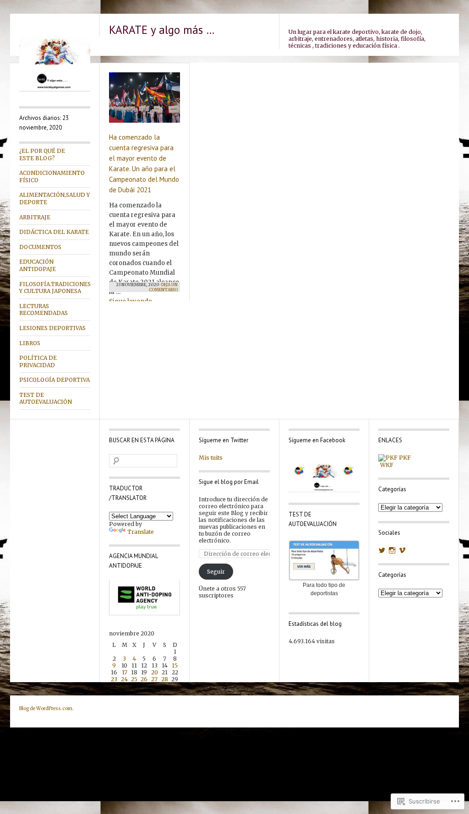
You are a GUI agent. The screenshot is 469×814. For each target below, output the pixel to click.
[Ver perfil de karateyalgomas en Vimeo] (402, 550)
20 (154, 672)
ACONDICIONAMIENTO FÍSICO (52, 176)
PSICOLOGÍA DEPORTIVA (54, 379)
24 (124, 679)
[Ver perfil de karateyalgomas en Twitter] (382, 550)
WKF (386, 464)
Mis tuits (211, 457)
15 (175, 665)
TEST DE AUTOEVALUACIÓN (45, 398)
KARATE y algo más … (162, 29)
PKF (404, 457)
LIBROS (29, 343)
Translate (140, 531)
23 (114, 679)
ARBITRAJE (34, 217)
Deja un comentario (163, 287)
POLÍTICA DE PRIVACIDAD (38, 361)
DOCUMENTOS (40, 247)
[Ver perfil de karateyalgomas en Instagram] (392, 550)
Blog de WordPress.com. (46, 708)
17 (124, 672)
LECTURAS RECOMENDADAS (43, 310)
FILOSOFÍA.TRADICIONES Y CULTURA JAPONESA (54, 288)
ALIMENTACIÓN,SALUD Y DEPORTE (54, 198)
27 (154, 679)
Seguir (216, 571)
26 (144, 679)
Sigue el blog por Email (229, 482)
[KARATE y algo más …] (54, 89)
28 (164, 679)
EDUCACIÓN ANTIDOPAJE (37, 265)
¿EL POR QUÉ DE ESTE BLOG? (42, 154)
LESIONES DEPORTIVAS (52, 328)
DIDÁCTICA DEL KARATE (54, 231)
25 (134, 679)
